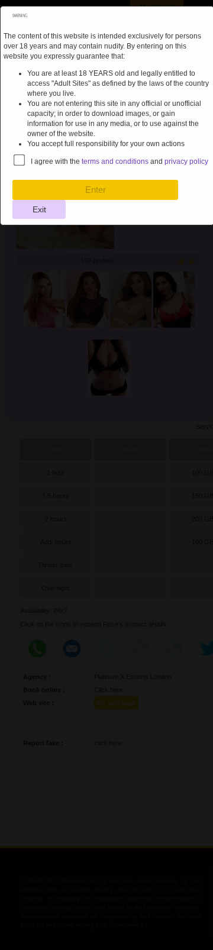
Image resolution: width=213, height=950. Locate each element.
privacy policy (186, 161)
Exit (39, 209)
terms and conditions (115, 161)
